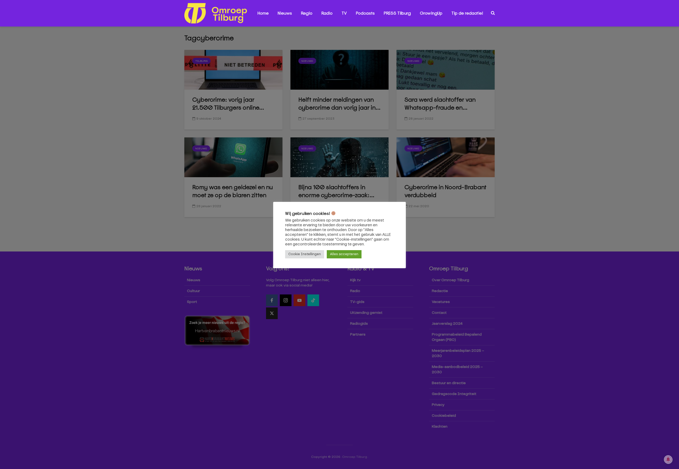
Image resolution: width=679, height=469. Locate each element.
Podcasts (365, 13)
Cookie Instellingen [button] (304, 254)
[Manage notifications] (668, 459)
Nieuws (285, 13)
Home (263, 13)
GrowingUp (431, 13)
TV (344, 13)
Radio (327, 13)
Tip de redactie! (467, 13)
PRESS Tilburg (397, 13)
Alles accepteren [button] (344, 254)
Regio (306, 13)
